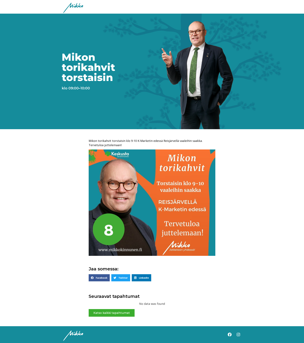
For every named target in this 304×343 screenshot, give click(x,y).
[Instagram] (238, 335)
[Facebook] (230, 335)
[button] (99, 277)
